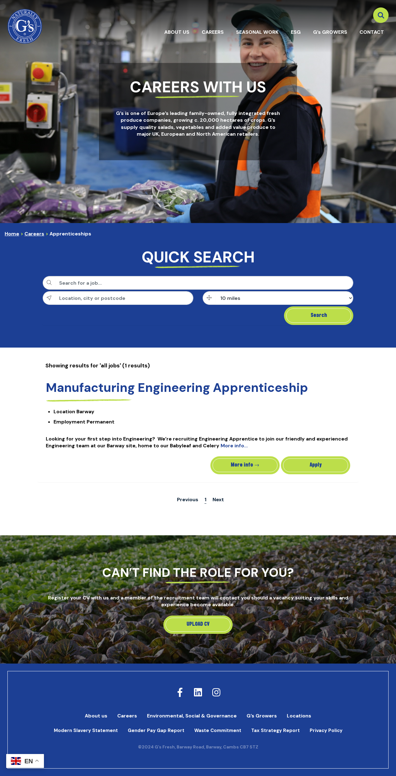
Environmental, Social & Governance (192, 715)
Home (12, 233)
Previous (187, 499)
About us (96, 715)
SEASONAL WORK (257, 32)
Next (218, 499)
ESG (296, 32)
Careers (34, 233)
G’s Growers (262, 715)
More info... (234, 445)
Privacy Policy (326, 730)
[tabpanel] (198, 111)
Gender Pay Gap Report (156, 730)
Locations (299, 715)
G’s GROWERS (330, 32)
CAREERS (213, 32)
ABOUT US (176, 32)
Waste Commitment (217, 730)
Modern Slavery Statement (86, 730)
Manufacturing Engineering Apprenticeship (177, 387)
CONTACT (371, 32)
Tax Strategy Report (275, 730)
